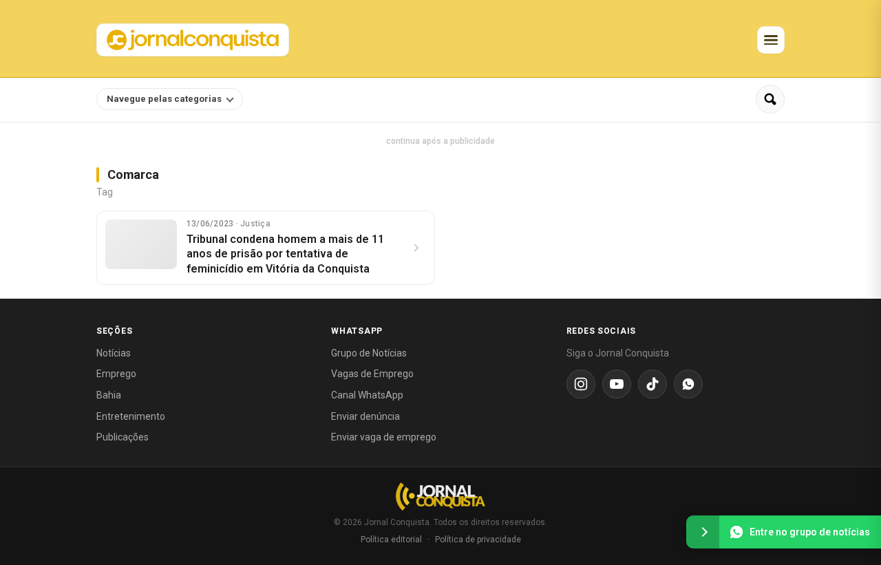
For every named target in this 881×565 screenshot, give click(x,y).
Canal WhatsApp (367, 395)
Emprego (116, 373)
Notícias (113, 353)
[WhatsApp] (688, 384)
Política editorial (391, 539)
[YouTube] (616, 384)
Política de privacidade (478, 539)
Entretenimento (130, 416)
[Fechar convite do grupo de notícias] (702, 531)
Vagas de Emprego (372, 373)
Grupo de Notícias (369, 353)
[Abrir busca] (770, 99)
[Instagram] (580, 384)
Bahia (108, 395)
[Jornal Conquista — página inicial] (440, 496)
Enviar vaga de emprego (383, 437)
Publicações (122, 437)
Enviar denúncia (365, 416)
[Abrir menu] (771, 40)
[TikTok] (652, 384)
